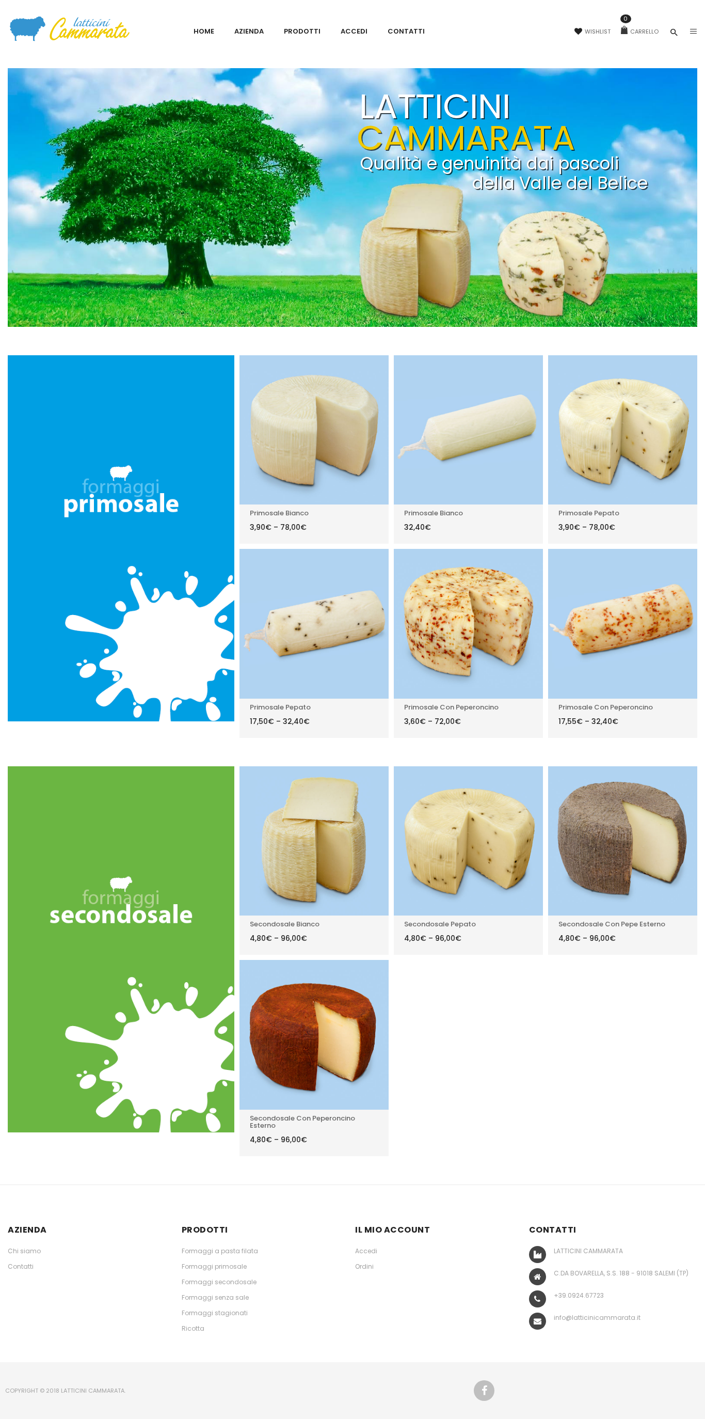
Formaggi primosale (214, 1266)
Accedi (366, 1251)
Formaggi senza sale (215, 1297)
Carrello (641, 31)
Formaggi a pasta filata (220, 1251)
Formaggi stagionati (215, 1312)
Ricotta (193, 1328)
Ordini (364, 1266)
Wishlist (598, 31)
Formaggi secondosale (219, 1282)
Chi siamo (24, 1251)
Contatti (21, 1266)
